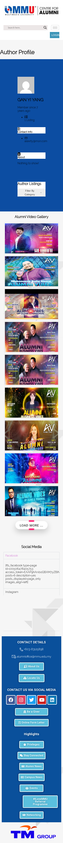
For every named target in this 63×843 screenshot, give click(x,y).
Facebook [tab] (11, 555)
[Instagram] (21, 700)
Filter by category (30, 192)
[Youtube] (42, 700)
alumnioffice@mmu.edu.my (33, 656)
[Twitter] (31, 700)
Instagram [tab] (11, 592)
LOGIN (55, 35)
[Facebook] (11, 700)
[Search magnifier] (45, 27)
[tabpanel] (31, 573)
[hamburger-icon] (55, 27)
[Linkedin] (52, 700)
